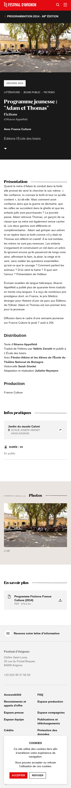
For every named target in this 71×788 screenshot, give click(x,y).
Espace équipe (14, 719)
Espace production (50, 701)
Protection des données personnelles (47, 734)
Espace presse (14, 712)
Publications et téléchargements (48, 721)
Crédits (9, 730)
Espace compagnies (51, 712)
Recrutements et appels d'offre (15, 703)
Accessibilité (12, 694)
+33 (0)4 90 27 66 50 (17, 674)
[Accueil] (20, 4)
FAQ (40, 694)
